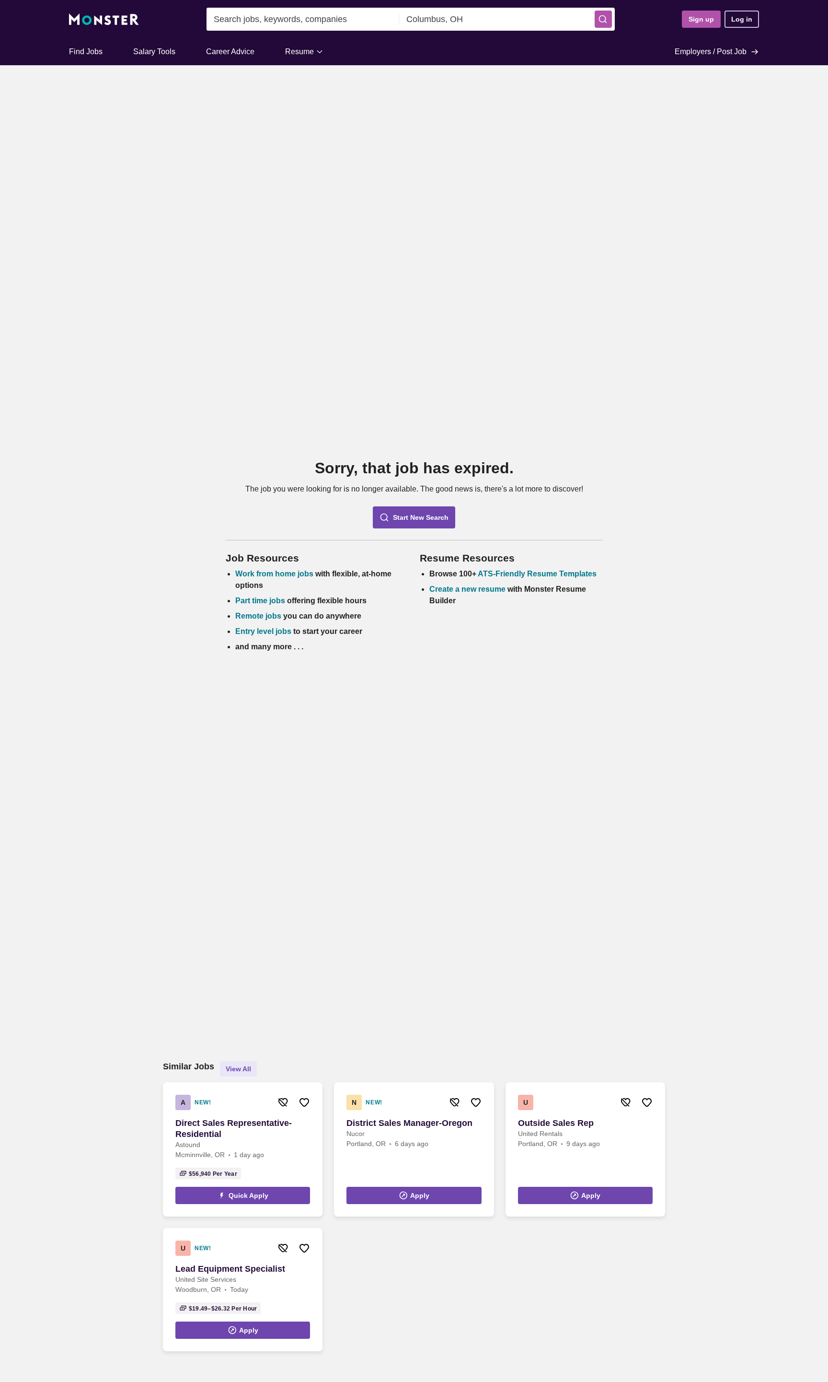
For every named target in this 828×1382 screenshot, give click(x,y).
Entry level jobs (263, 631)
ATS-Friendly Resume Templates (537, 574)
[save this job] (304, 1102)
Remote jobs (258, 616)
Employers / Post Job (711, 51)
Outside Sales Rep (556, 1123)
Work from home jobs (274, 574)
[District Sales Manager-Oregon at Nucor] (414, 1149)
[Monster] (104, 19)
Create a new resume (468, 589)
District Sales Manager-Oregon (409, 1123)
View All (238, 1069)
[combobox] (303, 19)
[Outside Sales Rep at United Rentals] (585, 1149)
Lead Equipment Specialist (230, 1269)
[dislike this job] (283, 1102)
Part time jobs (260, 601)
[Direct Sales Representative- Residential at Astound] (243, 1149)
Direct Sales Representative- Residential (233, 1128)
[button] (603, 19)
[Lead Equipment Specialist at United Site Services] (243, 1289)
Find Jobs (86, 51)
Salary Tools (154, 51)
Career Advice (230, 51)
